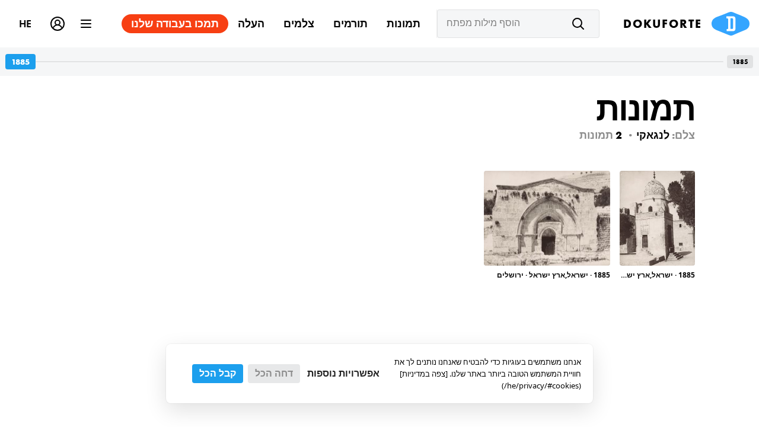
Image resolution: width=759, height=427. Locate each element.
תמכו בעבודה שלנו (175, 23)
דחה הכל (274, 373)
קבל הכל (217, 373)
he (25, 23)
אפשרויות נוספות (343, 373)
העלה (251, 23)
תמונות (403, 23)
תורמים (350, 23)
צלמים (298, 23)
